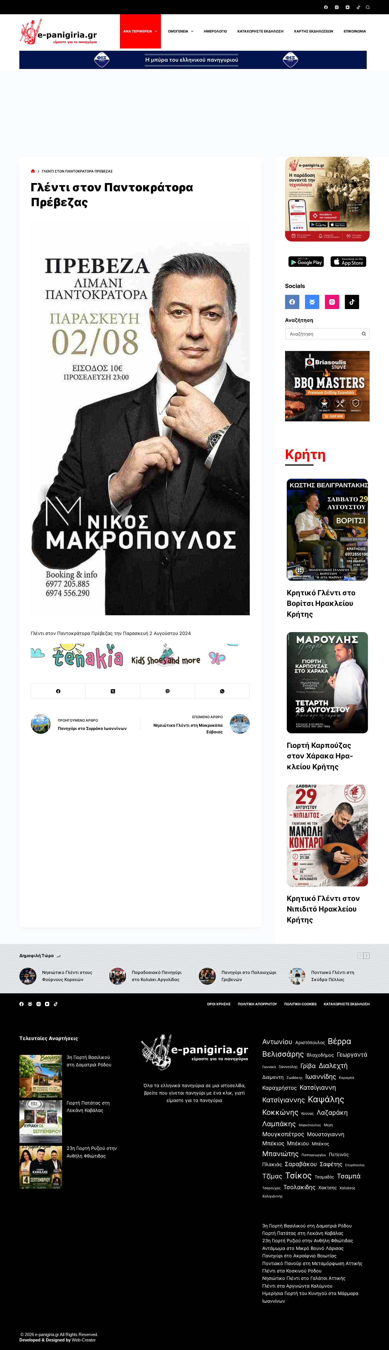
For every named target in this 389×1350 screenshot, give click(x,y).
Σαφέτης (331, 1164)
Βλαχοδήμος (320, 1055)
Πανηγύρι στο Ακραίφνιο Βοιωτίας (299, 1255)
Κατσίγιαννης (283, 1100)
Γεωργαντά (352, 1054)
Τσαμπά (349, 1176)
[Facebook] (326, 7)
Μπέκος (320, 1143)
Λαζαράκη (332, 1112)
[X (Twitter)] (113, 691)
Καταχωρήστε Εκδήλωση (260, 31)
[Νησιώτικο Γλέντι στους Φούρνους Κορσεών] (27, 976)
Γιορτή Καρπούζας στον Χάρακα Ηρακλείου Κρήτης (320, 756)
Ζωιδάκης (294, 1077)
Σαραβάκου (301, 1164)
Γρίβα (308, 1065)
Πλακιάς (272, 1164)
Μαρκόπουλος (310, 1125)
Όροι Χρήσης (219, 1004)
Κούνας (307, 1113)
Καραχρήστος (279, 1088)
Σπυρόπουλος (355, 1165)
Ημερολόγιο (215, 31)
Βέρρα (339, 1041)
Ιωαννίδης (320, 1077)
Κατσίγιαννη (318, 1087)
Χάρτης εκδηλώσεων (313, 31)
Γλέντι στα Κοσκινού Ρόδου (292, 1271)
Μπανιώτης (280, 1154)
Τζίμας (272, 1176)
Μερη (328, 1125)
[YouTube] (347, 7)
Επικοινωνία (355, 31)
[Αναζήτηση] (368, 7)
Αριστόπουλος (310, 1042)
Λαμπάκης (279, 1124)
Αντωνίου (277, 1042)
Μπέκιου (298, 1143)
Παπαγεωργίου (314, 1155)
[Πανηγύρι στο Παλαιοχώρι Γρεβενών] (207, 976)
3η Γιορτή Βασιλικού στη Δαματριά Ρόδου (307, 1226)
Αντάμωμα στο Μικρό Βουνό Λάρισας (303, 1248)
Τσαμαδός (324, 1176)
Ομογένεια (178, 31)
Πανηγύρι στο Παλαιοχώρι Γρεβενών (249, 976)
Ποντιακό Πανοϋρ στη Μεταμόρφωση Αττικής (312, 1263)
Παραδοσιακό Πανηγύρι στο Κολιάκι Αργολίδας (156, 976)
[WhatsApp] (222, 691)
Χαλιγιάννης (272, 1196)
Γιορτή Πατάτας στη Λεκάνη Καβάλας (302, 1233)
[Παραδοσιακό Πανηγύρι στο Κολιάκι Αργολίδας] (117, 976)
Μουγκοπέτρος (283, 1134)
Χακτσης (327, 1187)
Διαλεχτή (333, 1065)
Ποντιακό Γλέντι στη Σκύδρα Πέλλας (332, 976)
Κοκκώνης (280, 1112)
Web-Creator (84, 1339)
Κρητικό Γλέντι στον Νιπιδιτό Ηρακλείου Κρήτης (323, 909)
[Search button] (364, 334)
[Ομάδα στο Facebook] (312, 302)
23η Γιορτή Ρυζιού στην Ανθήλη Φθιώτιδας (307, 1240)
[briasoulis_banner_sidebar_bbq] (327, 386)
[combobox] (322, 334)
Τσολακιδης (299, 1187)
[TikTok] (358, 7)
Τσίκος (298, 1175)
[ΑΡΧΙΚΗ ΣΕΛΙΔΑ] (33, 171)
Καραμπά (346, 1077)
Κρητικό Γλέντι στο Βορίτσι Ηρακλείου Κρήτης (321, 603)
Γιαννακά (269, 1067)
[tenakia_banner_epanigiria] (134, 656)
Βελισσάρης (283, 1053)
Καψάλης (326, 1099)
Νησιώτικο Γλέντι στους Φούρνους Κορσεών (67, 976)
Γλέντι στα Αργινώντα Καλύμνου (297, 1286)
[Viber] (167, 691)
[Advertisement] (194, 114)
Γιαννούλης (288, 1067)
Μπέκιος (273, 1143)
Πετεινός (339, 1154)
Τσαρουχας (271, 1188)
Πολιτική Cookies (300, 1004)
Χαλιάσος (347, 1188)
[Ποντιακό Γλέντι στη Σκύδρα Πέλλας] (297, 976)
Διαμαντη (273, 1077)
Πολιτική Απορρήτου (257, 1004)
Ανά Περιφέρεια (137, 31)
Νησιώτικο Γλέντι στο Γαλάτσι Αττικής (303, 1278)
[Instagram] (337, 7)
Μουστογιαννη (325, 1134)
